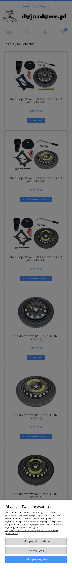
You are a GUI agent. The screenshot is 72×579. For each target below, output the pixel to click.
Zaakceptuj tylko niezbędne (36, 541)
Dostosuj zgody (36, 550)
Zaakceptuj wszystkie (36, 559)
